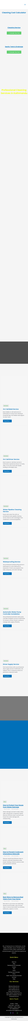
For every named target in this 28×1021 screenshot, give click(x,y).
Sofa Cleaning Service (14, 989)
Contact (14, 967)
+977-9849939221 (14, 1008)
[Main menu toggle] (25, 4)
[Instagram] (13, 1013)
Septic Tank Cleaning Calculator (14, 975)
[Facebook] (10, 1013)
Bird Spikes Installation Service (14, 994)
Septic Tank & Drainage (14, 47)
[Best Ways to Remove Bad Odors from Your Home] (14, 881)
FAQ (14, 968)
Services (14, 977)
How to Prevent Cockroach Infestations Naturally (13, 853)
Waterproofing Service (14, 986)
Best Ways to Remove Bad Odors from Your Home (13, 898)
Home (14, 970)
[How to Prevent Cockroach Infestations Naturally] (14, 836)
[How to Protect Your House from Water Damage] (14, 789)
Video (14, 979)
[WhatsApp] (17, 1013)
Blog (5, 801)
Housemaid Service (14, 996)
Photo (14, 973)
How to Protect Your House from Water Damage (13, 806)
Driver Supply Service (14, 987)
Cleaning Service (14, 28)
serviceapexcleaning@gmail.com (14, 1010)
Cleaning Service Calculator (14, 965)
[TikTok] (15, 1013)
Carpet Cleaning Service (14, 991)
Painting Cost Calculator (14, 972)
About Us (14, 962)
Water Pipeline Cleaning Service (14, 993)
